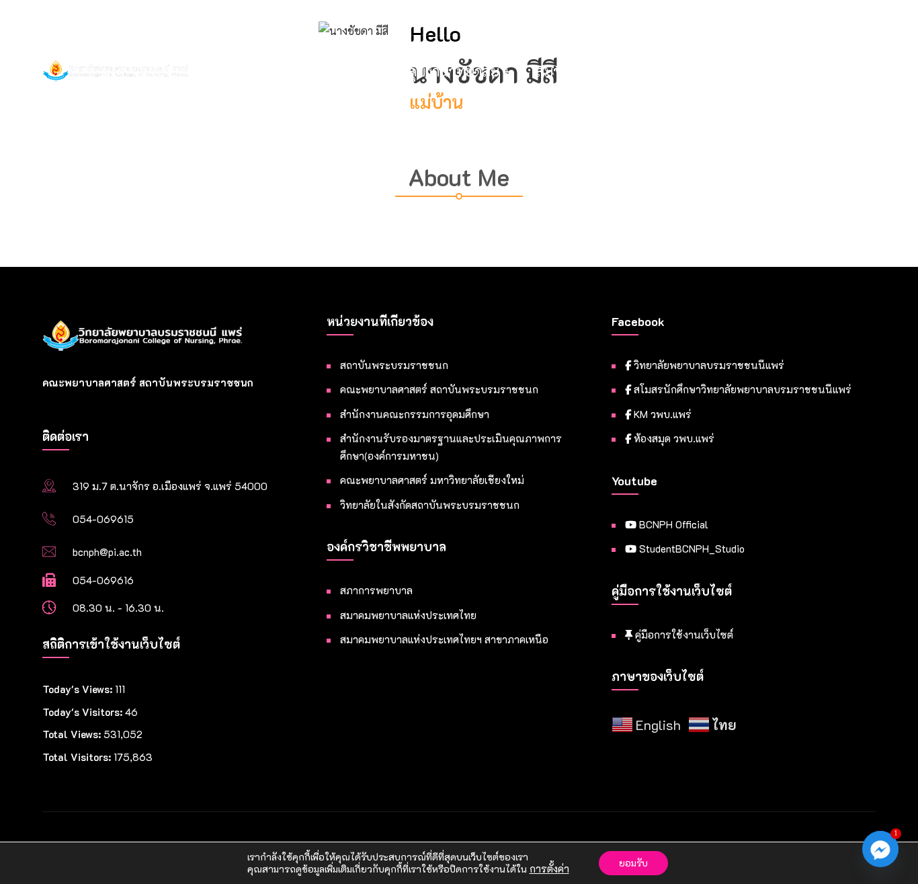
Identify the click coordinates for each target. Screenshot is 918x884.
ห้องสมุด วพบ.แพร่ (672, 438)
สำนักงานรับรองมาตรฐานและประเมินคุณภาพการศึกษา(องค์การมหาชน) (451, 447)
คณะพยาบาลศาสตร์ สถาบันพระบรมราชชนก (439, 389)
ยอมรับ (633, 862)
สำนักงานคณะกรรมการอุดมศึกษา (414, 414)
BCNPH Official (672, 524)
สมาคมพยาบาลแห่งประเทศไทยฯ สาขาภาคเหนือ (444, 639)
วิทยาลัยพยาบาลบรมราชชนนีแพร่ (707, 365)
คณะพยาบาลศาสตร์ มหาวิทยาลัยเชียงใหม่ (432, 480)
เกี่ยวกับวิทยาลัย (315, 71)
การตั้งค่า (549, 869)
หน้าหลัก (216, 71)
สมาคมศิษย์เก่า (581, 71)
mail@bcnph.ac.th (611, 16)
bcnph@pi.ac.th (107, 552)
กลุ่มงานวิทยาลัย (449, 71)
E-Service (736, 71)
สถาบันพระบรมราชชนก (394, 365)
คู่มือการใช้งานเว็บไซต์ (682, 634)
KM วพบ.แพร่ (661, 414)
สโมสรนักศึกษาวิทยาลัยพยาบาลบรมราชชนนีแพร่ (741, 389)
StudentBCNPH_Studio (690, 548)
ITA (661, 71)
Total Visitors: (78, 757)
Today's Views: (78, 689)
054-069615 (103, 519)
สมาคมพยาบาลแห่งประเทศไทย (408, 615)
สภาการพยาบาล (376, 590)
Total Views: (72, 734)
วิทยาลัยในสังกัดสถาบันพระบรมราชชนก (429, 505)
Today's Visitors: (83, 712)
